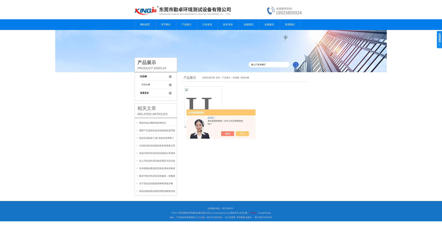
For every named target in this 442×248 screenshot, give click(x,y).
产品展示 (186, 24)
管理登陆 (241, 217)
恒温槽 (236, 77)
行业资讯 (207, 24)
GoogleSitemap (264, 213)
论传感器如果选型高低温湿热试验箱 (157, 168)
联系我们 (290, 24)
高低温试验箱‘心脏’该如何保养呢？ (156, 138)
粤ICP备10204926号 (263, 217)
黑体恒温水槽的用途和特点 (152, 123)
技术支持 (228, 24)
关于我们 (166, 24)
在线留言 (269, 24)
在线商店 (248, 24)
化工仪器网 (230, 217)
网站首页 (145, 24)
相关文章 (146, 108)
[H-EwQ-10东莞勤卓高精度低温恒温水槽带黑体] (203, 101)
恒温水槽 (146, 84)
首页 (218, 77)
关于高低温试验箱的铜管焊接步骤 (156, 183)
